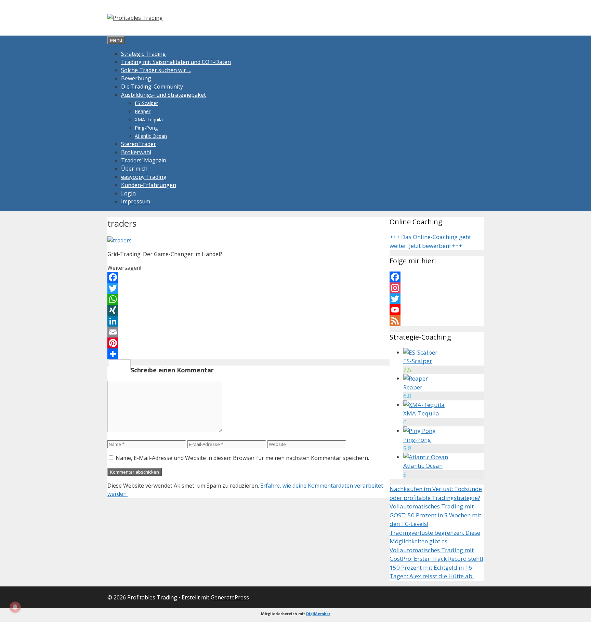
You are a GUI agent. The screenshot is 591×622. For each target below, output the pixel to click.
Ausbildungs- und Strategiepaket (163, 94)
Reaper (142, 111)
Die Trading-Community (152, 86)
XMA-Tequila (149, 119)
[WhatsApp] (248, 299)
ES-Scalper (146, 103)
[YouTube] (437, 309)
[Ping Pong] (419, 431)
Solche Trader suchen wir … (156, 70)
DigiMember (318, 613)
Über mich (134, 168)
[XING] (248, 310)
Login (128, 193)
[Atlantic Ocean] (425, 457)
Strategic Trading (143, 53)
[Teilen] (248, 353)
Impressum (135, 201)
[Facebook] (248, 277)
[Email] (248, 332)
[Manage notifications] (15, 606)
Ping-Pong (146, 127)
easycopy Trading (144, 177)
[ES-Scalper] (420, 352)
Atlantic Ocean (151, 136)
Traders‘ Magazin (143, 160)
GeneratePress (230, 597)
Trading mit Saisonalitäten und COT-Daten (176, 62)
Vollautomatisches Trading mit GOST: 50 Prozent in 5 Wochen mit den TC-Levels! (435, 515)
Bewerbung (136, 78)
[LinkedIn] (248, 321)
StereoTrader (138, 144)
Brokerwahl (136, 152)
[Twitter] (248, 288)
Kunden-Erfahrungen (148, 185)
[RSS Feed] (437, 320)
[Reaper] (415, 378)
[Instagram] (437, 287)
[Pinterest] (248, 343)
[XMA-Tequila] (424, 405)
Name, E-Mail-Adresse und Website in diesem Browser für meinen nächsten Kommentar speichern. (242, 458)
